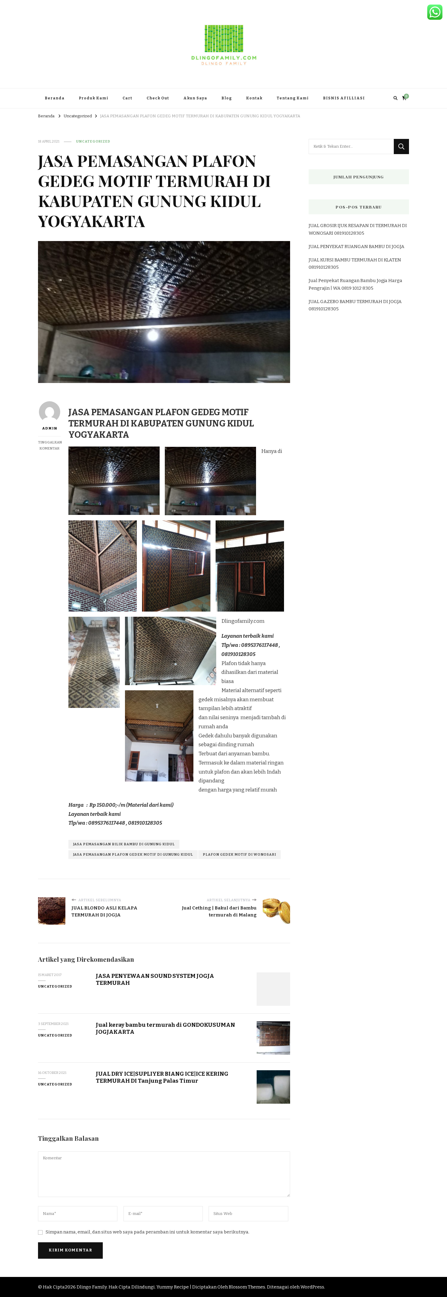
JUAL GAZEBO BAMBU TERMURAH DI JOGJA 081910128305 (355, 305)
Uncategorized (93, 141)
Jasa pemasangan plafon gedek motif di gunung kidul (133, 854)
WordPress (312, 1287)
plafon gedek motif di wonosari (239, 854)
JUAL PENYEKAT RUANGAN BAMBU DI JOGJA (356, 246)
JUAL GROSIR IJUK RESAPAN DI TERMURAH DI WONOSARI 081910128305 (358, 229)
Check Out (158, 98)
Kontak (254, 98)
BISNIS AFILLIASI (344, 98)
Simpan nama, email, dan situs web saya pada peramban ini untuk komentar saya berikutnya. (147, 1232)
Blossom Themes (247, 1287)
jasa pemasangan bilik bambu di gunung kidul (124, 844)
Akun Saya (195, 98)
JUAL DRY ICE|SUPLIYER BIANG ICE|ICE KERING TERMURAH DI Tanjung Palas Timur (162, 1077)
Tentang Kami (293, 98)
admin (49, 428)
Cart (127, 98)
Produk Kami (93, 98)
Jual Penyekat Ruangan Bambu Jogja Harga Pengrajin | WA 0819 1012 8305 (355, 284)
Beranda (54, 98)
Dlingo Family (92, 1287)
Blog (226, 98)
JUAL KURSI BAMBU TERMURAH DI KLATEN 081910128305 (355, 263)
